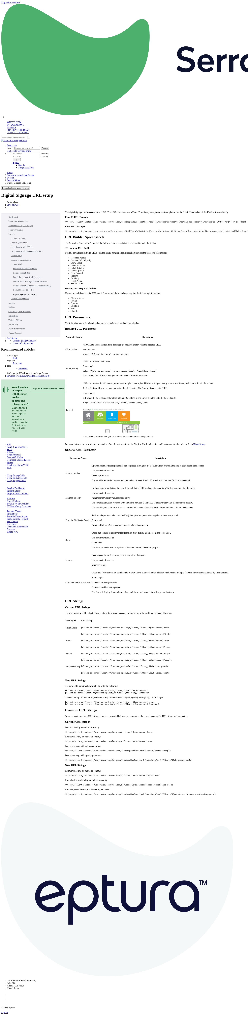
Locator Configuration (20, 299)
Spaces (10, 462)
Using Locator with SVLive (22, 247)
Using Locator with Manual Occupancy (27, 251)
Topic (15, 358)
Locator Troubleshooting (21, 260)
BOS (9, 467)
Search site (12, 145)
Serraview (17, 363)
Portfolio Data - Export (17, 519)
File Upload (12, 521)
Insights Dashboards (16, 488)
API (9, 444)
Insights (11, 303)
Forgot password (26, 167)
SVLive (11, 307)
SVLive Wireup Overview (19, 506)
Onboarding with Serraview (19, 312)
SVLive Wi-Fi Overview (18, 503)
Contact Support (15, 333)
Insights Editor (13, 491)
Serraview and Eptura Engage (20, 226)
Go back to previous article (19, 151)
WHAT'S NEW (14, 122)
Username (44, 153)
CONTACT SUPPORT (18, 132)
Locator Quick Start (19, 243)
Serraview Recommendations (25, 269)
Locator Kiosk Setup (21, 273)
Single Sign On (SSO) (17, 447)
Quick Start (13, 217)
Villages (10, 452)
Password (44, 156)
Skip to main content (10, 2)
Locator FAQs (16, 256)
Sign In (4, 1012)
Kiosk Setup (199, 444)
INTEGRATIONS (15, 125)
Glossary (11, 529)
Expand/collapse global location (15, 188)
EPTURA (11, 127)
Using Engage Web (16, 475)
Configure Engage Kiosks (18, 460)
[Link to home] (14, 140)
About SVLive (13, 501)
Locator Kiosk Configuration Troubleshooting (32, 286)
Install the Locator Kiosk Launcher (27, 277)
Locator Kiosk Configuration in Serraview (30, 281)
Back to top (12, 338)
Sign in (17, 160)
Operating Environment (17, 526)
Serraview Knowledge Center (20, 175)
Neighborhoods (14, 454)
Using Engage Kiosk (16, 480)
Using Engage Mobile (17, 478)
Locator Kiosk (13, 180)
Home (9, 172)
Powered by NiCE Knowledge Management (28, 376)
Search (10, 148)
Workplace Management (18, 221)
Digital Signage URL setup (24, 294)
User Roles (12, 524)
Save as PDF (13, 205)
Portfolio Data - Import (17, 516)
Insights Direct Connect (17, 493)
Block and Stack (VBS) (17, 465)
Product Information (16, 329)
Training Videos (15, 320)
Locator (10, 177)
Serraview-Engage (15, 230)
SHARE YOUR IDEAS (18, 130)
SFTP (9, 449)
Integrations (13, 316)
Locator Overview (18, 238)
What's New (13, 324)
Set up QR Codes (15, 457)
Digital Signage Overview (23, 290)
